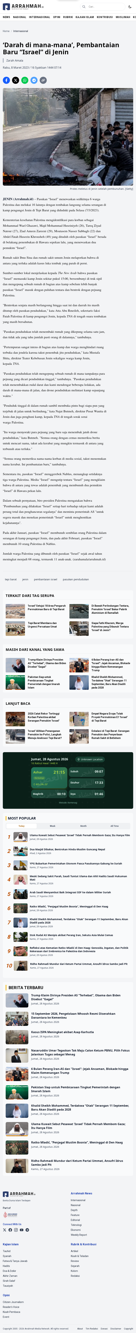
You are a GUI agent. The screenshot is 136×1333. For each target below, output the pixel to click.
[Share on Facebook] (6, 80)
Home (6, 31)
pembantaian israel (45, 579)
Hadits (6, 1266)
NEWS (6, 17)
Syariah (7, 1256)
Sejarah (75, 1266)
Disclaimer (115, 1329)
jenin (25, 579)
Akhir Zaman (10, 1275)
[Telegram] (27, 1230)
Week (52, 826)
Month (83, 826)
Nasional (75, 1205)
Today (21, 826)
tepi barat (11, 579)
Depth (74, 1210)
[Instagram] (16, 1230)
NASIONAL (19, 17)
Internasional (78, 1200)
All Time (114, 826)
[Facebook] (10, 1230)
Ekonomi (76, 1230)
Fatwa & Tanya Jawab (15, 1261)
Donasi (104, 1329)
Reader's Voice (11, 1307)
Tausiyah (8, 1285)
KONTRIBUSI (105, 17)
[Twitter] (4, 1230)
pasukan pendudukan (76, 579)
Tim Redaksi (92, 1329)
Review (75, 1261)
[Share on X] (15, 80)
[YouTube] (21, 1230)
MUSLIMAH (123, 17)
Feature (75, 1215)
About (80, 1329)
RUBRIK (68, 17)
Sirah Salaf (9, 1280)
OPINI (57, 17)
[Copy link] (43, 80)
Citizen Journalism (13, 1302)
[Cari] (84, 7)
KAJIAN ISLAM (85, 17)
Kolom (74, 1271)
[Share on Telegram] (34, 80)
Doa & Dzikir (9, 1271)
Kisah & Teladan (80, 1256)
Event (6, 1316)
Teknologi (76, 1225)
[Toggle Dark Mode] (130, 7)
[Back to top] (128, 1325)
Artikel (74, 1251)
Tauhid (6, 1251)
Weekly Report (79, 1234)
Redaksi (75, 1275)
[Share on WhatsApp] (24, 80)
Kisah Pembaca (11, 1312)
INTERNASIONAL (39, 17)
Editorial (75, 1220)
